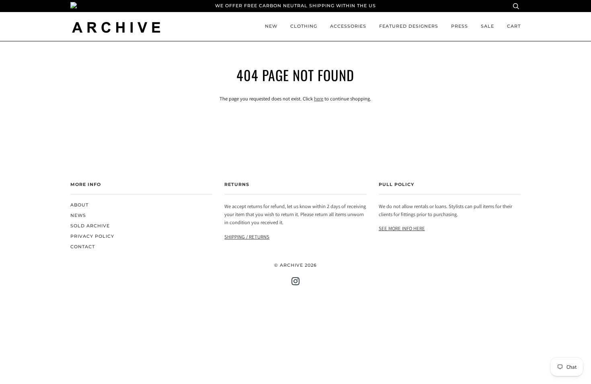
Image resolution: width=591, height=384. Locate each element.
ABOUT (79, 205)
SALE (487, 26)
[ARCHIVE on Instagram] (295, 283)
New (271, 26)
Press (459, 26)
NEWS (78, 215)
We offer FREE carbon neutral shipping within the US (295, 5)
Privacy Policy (92, 236)
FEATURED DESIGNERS (408, 26)
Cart (514, 26)
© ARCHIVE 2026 (295, 265)
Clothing (303, 26)
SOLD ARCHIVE (90, 226)
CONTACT (82, 246)
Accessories (348, 26)
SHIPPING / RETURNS (246, 236)
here (318, 98)
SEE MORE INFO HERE (402, 228)
